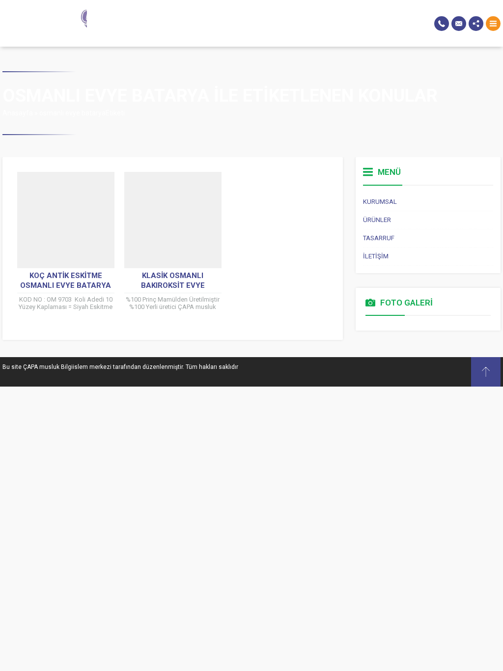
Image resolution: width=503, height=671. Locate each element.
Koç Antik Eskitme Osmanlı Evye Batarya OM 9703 (65, 285)
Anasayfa (17, 113)
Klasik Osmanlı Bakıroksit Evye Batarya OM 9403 (173, 285)
